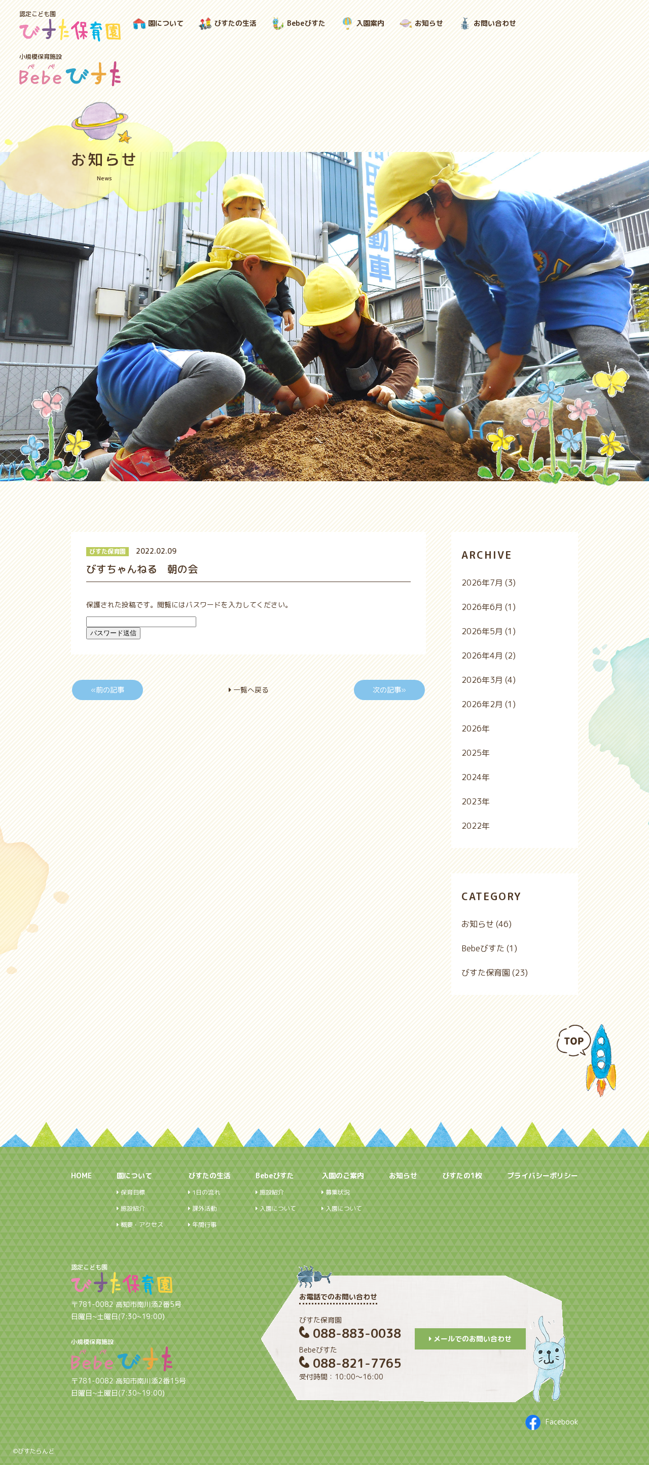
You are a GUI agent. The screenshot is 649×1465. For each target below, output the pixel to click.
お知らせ (429, 23)
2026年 (475, 728)
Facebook (562, 1422)
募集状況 (337, 1192)
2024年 (475, 777)
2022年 (475, 825)
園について (166, 23)
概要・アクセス (141, 1225)
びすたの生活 (235, 23)
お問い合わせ (495, 23)
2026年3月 (482, 679)
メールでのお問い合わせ (471, 1338)
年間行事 (204, 1225)
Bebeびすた (306, 23)
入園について (277, 1209)
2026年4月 (482, 655)
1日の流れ (205, 1192)
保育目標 (132, 1192)
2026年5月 (482, 631)
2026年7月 (482, 582)
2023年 (475, 801)
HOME (81, 1175)
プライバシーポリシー (542, 1175)
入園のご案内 (342, 1175)
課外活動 (204, 1209)
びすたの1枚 (462, 1175)
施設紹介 (132, 1209)
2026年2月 (482, 704)
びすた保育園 (107, 551)
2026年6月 (482, 606)
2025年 (475, 752)
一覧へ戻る (250, 689)
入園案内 (370, 23)
